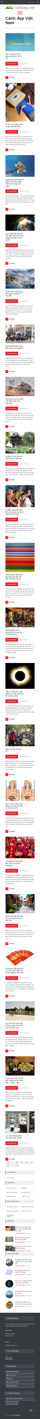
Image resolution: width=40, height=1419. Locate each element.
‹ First (8, 1162)
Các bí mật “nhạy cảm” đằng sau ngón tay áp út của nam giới (14, 806)
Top (30, 1410)
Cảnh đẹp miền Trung (27, 1206)
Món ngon (24, 1188)
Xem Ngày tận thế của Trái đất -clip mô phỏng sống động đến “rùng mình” (14, 237)
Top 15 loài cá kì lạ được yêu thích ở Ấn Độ (13, 56)
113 (22, 1162)
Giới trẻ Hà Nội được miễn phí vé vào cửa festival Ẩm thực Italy (23, 1229)
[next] (13, 1249)
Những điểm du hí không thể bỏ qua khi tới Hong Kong (13, 632)
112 (17, 1162)
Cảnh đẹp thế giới (11, 1188)
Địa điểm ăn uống (11, 1385)
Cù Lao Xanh (10, 1178)
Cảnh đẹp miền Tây (26, 1211)
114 (26, 1162)
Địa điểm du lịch (25, 1192)
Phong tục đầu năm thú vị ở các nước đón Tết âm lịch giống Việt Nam (14, 971)
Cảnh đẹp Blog (16, 1415)
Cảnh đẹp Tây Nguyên (10, 1216)
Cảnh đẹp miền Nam (12, 1211)
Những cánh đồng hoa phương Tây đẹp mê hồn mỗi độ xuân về (14, 577)
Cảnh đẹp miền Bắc (12, 1206)
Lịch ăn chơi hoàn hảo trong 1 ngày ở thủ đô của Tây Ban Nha (14, 1025)
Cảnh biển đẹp (25, 1196)
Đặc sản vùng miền (12, 1192)
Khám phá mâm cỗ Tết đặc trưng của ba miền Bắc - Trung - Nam (14, 1080)
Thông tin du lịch (11, 1196)
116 (8, 1165)
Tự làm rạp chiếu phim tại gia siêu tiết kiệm (14, 125)
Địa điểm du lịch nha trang (14, 1398)
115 (31, 1162)
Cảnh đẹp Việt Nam (12, 63)
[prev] (13, 1228)
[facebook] (1, 2)
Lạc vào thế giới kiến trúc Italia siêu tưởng (13, 1137)
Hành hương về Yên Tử (13, 750)
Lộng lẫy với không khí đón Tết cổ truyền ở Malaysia (14, 863)
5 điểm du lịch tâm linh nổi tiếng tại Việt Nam (14, 457)
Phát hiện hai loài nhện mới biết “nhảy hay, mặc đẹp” (14, 401)
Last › (17, 1165)
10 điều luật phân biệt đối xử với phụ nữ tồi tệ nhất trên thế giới (14, 512)
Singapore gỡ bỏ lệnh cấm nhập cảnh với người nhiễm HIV (23, 1261)
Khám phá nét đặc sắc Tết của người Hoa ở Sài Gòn (14, 918)
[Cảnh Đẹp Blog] (20, 9)
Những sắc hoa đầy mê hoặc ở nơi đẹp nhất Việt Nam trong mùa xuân (14, 183)
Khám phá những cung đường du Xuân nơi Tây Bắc (14, 294)
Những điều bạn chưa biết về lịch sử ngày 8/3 (14, 347)
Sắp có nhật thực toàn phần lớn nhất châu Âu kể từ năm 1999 (14, 694)
